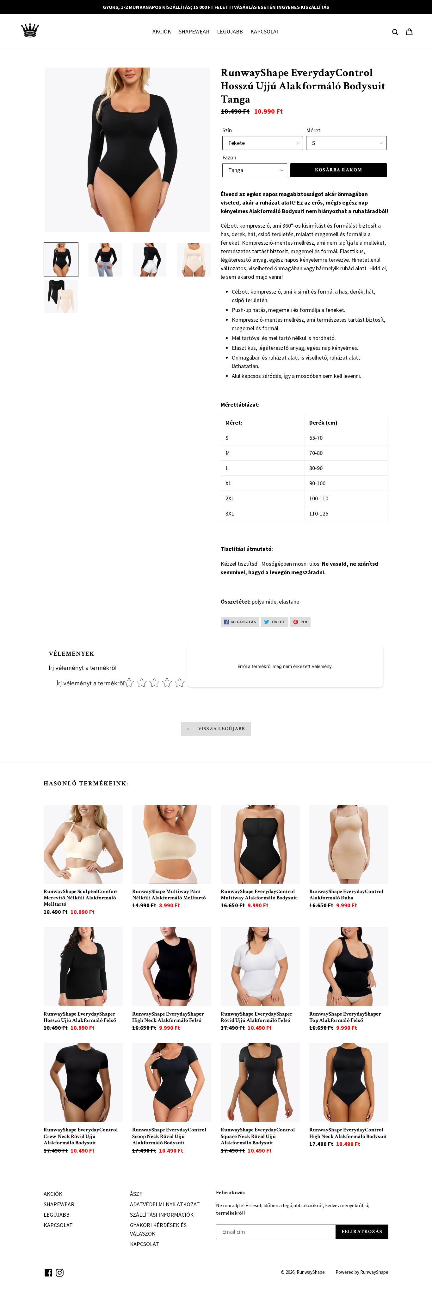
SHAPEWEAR (194, 31)
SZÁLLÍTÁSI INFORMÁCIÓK (162, 1214)
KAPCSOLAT (265, 31)
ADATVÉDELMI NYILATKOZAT (165, 1204)
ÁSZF (136, 1193)
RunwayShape (311, 1272)
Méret (313, 130)
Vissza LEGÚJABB (220, 728)
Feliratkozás (230, 1193)
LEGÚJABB (230, 31)
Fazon (229, 157)
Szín (227, 130)
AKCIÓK (161, 31)
